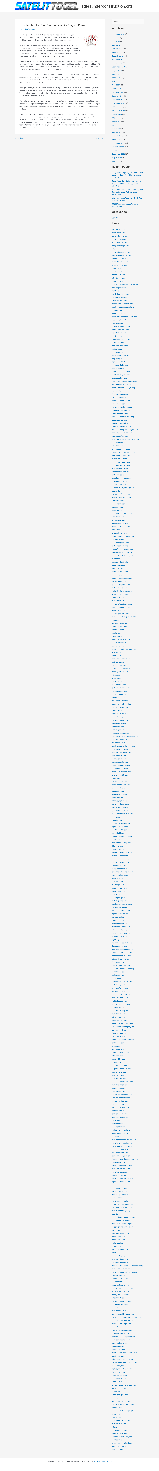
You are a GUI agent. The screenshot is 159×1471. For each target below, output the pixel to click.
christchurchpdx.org (119, 781)
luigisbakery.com (118, 1236)
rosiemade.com (118, 539)
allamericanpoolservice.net (122, 607)
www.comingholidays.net (121, 720)
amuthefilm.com (118, 791)
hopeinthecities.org (119, 691)
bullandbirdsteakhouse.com (122, 1204)
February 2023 (117, 136)
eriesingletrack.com (119, 533)
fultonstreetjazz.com (120, 394)
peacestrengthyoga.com (121, 1156)
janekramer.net (117, 878)
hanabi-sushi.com (119, 1240)
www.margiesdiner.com (121, 1195)
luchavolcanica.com (119, 975)
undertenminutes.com (120, 265)
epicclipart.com (118, 342)
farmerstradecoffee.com (121, 1098)
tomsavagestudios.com (121, 614)
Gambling (24, 29)
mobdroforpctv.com (119, 698)
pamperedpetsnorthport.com (123, 536)
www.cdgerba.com (119, 1311)
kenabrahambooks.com (121, 785)
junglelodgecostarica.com (122, 904)
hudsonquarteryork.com (121, 1304)
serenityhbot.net (118, 1127)
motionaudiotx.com (119, 1424)
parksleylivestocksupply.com (123, 665)
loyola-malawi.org (119, 678)
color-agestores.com (120, 672)
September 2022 (118, 154)
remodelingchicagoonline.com (123, 1217)
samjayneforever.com (120, 1343)
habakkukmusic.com (119, 1120)
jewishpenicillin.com (120, 610)
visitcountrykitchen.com (121, 911)
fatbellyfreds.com (118, 1298)
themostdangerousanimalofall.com (125, 736)
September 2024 (118, 67)
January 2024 (117, 96)
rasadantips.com (118, 271)
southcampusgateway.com (122, 375)
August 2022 (117, 158)
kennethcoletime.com (120, 865)
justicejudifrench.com (120, 856)
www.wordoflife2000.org (121, 494)
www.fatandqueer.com (120, 1172)
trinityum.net (117, 1282)
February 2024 (117, 92)
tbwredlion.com (118, 1327)
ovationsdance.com (119, 626)
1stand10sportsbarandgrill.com (124, 555)
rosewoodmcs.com (119, 1256)
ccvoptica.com (117, 1230)
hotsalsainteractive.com (121, 252)
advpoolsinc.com (118, 1017)
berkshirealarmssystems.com (123, 514)
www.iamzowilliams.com (121, 1269)
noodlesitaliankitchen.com (122, 320)
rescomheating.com (119, 1430)
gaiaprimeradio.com (119, 888)
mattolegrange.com (119, 901)
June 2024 (116, 78)
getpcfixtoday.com (119, 333)
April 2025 (116, 41)
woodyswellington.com (121, 1295)
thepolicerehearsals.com (121, 739)
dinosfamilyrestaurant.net (122, 426)
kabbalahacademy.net (120, 565)
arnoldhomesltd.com (120, 468)
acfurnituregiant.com (120, 262)
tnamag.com (116, 1062)
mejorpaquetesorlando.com (122, 552)
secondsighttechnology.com (122, 578)
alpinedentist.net (118, 362)
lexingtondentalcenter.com (122, 594)
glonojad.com (117, 820)
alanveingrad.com (118, 917)
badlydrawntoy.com (119, 1114)
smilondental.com (118, 568)
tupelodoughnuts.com (120, 543)
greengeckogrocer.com (121, 585)
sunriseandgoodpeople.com (122, 949)
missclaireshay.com (119, 230)
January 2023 (117, 139)
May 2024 (116, 81)
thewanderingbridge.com (121, 859)
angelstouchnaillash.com (121, 562)
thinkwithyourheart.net (120, 484)
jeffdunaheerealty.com (120, 1153)
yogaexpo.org (117, 656)
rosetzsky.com (117, 817)
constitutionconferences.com (123, 1040)
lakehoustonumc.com (120, 1117)
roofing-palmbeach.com (121, 462)
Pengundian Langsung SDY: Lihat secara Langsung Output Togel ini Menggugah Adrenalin (127, 175)
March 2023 (116, 132)
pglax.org (115, 940)
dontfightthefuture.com (121, 465)
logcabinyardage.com (120, 1101)
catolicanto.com (118, 636)
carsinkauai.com (118, 1356)
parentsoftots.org (118, 1091)
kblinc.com (116, 530)
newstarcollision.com (120, 572)
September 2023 (118, 110)
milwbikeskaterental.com (121, 930)
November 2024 (118, 60)
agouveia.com (117, 1408)
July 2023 (116, 118)
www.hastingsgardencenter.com (124, 1272)
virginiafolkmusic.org (120, 623)
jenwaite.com (117, 1382)
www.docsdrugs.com (120, 1191)
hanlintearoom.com (119, 1375)
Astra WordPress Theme (103, 1461)
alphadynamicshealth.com (122, 1369)
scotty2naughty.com (119, 830)
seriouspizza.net (118, 1049)
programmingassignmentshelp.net (125, 284)
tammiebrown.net (118, 891)
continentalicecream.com (121, 772)
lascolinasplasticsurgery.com (123, 1207)
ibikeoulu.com (117, 846)
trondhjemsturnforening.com (123, 1320)
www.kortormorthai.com (121, 1169)
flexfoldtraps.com (118, 1162)
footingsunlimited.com (120, 1185)
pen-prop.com (117, 1136)
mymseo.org (116, 1414)
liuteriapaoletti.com (119, 946)
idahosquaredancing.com (121, 497)
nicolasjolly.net (117, 798)
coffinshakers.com (119, 849)
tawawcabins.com (118, 501)
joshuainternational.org (121, 1130)
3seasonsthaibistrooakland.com (124, 649)
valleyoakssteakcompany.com (123, 1027)
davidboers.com (118, 1104)
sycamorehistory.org (120, 1259)
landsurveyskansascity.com (122, 1178)
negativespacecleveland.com (123, 943)
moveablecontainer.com (121, 401)
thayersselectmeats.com (121, 1069)
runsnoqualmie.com (119, 1188)
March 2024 (116, 89)
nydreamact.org (118, 323)
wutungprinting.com (119, 923)
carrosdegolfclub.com (120, 436)
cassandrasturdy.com (120, 701)
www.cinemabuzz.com (120, 1249)
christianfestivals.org (120, 907)
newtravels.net (117, 291)
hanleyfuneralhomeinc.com (122, 549)
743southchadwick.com (121, 455)
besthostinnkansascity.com (122, 1437)
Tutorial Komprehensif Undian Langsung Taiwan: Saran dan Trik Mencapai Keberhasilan (127, 191)
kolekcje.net (116, 633)
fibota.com (116, 1308)
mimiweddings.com (119, 1433)
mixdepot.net (117, 1253)
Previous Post (21, 138)
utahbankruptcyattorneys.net (123, 488)
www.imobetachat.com (120, 1107)
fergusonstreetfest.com (121, 1340)
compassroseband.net (120, 1053)
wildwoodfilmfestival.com (121, 384)
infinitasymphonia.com (120, 801)
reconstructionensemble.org (123, 969)
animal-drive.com (118, 1059)
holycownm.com (118, 978)
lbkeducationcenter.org (121, 639)
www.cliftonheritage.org (121, 1211)
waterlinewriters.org (120, 1085)
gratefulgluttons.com (120, 694)
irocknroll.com (117, 491)
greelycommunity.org (120, 810)
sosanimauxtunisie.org (120, 355)
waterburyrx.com (118, 1014)
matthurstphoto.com (119, 1346)
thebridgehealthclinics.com (122, 1082)
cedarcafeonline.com (120, 259)
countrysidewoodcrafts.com (122, 304)
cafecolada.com (118, 710)
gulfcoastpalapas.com (120, 1078)
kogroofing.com (118, 359)
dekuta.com (116, 1246)
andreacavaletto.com (120, 662)
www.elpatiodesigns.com (121, 1301)
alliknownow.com (118, 743)
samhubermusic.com (120, 1446)
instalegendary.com (119, 313)
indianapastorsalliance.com (122, 1023)
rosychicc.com (117, 681)
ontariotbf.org (117, 310)
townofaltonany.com (119, 936)
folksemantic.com (118, 504)
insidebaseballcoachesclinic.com (124, 1353)
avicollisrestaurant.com (121, 1004)
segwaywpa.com (118, 1075)
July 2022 (115, 161)
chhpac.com (116, 1417)
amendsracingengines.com (122, 1165)
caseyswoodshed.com (120, 1030)
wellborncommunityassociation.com (125, 381)
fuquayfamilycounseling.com (123, 1404)
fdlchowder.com (118, 1198)
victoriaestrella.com (119, 991)
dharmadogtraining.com (121, 1420)
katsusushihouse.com (120, 807)
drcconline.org (117, 1007)
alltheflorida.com (118, 1349)
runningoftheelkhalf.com (121, 1149)
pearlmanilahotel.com (120, 346)
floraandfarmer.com (119, 443)
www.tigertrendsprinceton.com (124, 1140)
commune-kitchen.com (121, 788)
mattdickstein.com (119, 1111)
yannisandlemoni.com (120, 523)
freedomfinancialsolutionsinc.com (125, 1159)
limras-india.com (118, 233)
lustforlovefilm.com (119, 794)
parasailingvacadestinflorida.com (124, 1362)
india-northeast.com (120, 459)
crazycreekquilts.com (120, 775)
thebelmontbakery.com (120, 297)
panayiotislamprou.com (121, 372)
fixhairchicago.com (119, 1033)
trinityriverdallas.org (119, 643)
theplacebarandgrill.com (121, 1011)
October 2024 (117, 63)
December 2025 (118, 34)
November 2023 (118, 103)
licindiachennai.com (119, 242)
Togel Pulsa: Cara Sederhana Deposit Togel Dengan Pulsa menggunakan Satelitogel (126, 183)
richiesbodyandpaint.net (121, 239)
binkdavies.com (118, 778)
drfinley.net (116, 1391)
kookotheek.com (118, 368)
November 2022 (118, 147)
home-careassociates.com (122, 659)
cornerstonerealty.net (120, 1262)
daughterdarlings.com (120, 246)
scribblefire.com (118, 652)
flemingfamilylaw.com (120, 1395)
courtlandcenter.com (120, 998)
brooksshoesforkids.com (121, 1065)
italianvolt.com (117, 510)
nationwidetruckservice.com (123, 982)
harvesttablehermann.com (122, 433)
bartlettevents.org (119, 397)
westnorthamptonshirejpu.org (123, 388)
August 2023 (117, 114)
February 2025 (117, 49)
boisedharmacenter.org (121, 668)
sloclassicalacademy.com (121, 752)
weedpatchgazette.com (121, 526)
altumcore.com (117, 1056)
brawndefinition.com (120, 769)
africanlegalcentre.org (120, 804)
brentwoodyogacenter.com (122, 1220)
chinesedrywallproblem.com (123, 952)
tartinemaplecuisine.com (121, 875)
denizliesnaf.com (118, 1036)
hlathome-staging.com (120, 588)
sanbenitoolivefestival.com (122, 704)
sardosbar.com (117, 507)
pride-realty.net (118, 1366)
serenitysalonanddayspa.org (123, 255)
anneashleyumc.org (119, 1175)
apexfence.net (117, 1450)
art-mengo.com (118, 885)
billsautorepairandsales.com (122, 1330)
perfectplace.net (118, 646)
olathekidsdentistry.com (121, 546)
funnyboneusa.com (119, 962)
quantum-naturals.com (120, 1333)
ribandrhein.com (118, 630)
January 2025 (117, 52)
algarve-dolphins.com (120, 914)
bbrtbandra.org (118, 336)
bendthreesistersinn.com (121, 956)
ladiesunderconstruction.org (106, 6)
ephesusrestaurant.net (120, 1291)
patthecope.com (118, 1043)
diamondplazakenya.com (121, 1324)
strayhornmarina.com (120, 762)
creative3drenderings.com (122, 1094)
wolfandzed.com (118, 1243)
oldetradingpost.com (120, 413)
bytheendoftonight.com (121, 688)
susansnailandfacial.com (121, 1133)
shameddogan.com (119, 1088)
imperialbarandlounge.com (122, 478)
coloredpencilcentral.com (121, 472)
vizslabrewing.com (119, 517)
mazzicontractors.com (120, 1285)
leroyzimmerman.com (120, 1388)
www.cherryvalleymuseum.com (124, 407)
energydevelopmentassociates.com (125, 439)
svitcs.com (116, 1046)
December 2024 (118, 56)
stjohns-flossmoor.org (120, 959)
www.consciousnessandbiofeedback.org (127, 1266)
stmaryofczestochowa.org (122, 852)
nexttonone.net (118, 1124)
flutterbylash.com (118, 1372)
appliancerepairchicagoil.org (123, 307)
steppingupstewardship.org (122, 1227)
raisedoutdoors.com (119, 481)
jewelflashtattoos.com (120, 330)
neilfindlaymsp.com (119, 1001)
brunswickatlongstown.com (122, 872)
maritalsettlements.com (121, 927)
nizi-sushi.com (117, 881)
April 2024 (116, 85)
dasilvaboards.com (119, 756)
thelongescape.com (119, 898)
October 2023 (117, 107)
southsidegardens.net (120, 1278)
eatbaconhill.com (118, 281)
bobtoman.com (117, 352)
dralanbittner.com (118, 520)
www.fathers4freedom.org (122, 1143)
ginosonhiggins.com (119, 920)
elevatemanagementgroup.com (124, 1385)
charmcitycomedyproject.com (123, 836)
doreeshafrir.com (118, 833)
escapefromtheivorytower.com (123, 452)
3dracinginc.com (118, 730)
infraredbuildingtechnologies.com (125, 430)
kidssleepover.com (119, 288)
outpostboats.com (119, 685)
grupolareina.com (118, 404)
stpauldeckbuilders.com (121, 1182)
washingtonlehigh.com (120, 1233)
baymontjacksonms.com (121, 933)
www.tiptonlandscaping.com (122, 1224)
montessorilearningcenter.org (123, 1337)
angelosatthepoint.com (120, 1020)
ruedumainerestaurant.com (122, 814)
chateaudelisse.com (119, 378)
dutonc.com (116, 894)
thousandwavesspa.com (121, 994)
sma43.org (116, 1214)
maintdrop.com (117, 349)
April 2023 (116, 129)
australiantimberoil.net (120, 423)
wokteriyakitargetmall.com (122, 591)
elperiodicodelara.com (120, 236)
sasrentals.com (118, 575)
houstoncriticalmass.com (121, 733)
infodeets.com (117, 249)
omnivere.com (117, 268)
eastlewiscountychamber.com (123, 746)
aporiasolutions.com (119, 1072)
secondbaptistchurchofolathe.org (124, 1411)
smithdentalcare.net (119, 1440)
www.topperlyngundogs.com (123, 1146)
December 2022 (118, 143)
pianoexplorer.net (118, 1275)
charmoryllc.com (118, 727)
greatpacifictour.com (120, 988)
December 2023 (118, 100)
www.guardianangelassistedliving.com (126, 1317)
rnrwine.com (117, 1398)
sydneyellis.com (118, 597)
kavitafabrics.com (118, 972)
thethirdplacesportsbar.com (122, 1288)
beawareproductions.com (121, 840)
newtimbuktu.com (119, 275)
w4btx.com (116, 559)
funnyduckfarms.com (120, 1379)
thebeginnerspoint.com (121, 717)
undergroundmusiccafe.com (122, 1443)
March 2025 (116, 45)
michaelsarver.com (119, 581)
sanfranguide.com (119, 723)
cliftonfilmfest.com (119, 475)
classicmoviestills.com (120, 707)
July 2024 (116, 74)
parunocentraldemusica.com (123, 1314)
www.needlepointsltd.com (122, 1201)
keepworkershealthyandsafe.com (124, 317)
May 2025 (115, 38)
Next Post (100, 138)
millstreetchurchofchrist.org (122, 1359)
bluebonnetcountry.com (121, 339)
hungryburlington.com (120, 869)
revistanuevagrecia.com (121, 823)
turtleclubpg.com (118, 985)
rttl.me (114, 1427)
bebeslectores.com (119, 420)
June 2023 (116, 121)
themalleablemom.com (120, 862)
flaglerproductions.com (121, 765)
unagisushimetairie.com (121, 326)
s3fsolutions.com (118, 446)
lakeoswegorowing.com (121, 1401)
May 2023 (116, 125)
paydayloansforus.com (120, 294)
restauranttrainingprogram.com (124, 604)
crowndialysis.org (118, 601)
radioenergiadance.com (121, 365)
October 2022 (117, 150)
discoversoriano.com (120, 714)
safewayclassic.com (119, 301)
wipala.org (116, 675)
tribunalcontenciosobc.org (122, 749)
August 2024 (117, 70)
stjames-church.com (120, 827)
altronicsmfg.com (118, 278)
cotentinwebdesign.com (121, 410)
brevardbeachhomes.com (121, 449)
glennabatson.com (119, 759)
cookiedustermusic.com (121, 965)
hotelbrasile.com (118, 391)
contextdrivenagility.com (121, 843)
